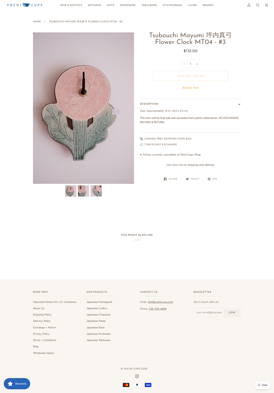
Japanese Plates (96, 321)
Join (232, 312)
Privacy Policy (41, 333)
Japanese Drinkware (98, 333)
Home (37, 21)
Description (149, 103)
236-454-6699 (157, 308)
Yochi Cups (132, 368)
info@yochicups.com (160, 302)
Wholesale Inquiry (43, 353)
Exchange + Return (44, 327)
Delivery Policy (42, 321)
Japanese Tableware (98, 340)
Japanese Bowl (95, 327)
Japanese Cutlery (96, 308)
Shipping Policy (42, 314)
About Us (38, 308)
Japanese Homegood (99, 302)
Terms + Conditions (44, 340)
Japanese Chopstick (98, 314)
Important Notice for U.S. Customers (55, 302)
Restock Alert (190, 87)
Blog (35, 346)
